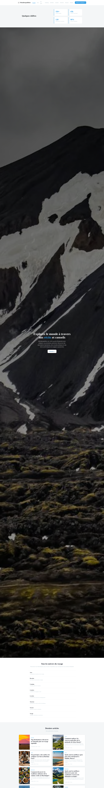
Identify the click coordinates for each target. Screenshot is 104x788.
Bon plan (41, 2)
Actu (38, 2)
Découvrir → (52, 351)
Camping (47, 2)
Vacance (66, 2)
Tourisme (62, 2)
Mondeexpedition (24, 2)
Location (56, 2)
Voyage (71, 2)
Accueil (33, 2)
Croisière (52, 2)
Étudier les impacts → (80, 2)
